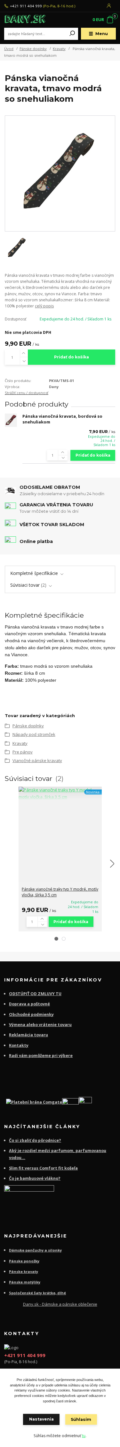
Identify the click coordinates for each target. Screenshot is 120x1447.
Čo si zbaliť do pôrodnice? (35, 1140)
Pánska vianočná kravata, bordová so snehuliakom (62, 419)
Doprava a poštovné (29, 1004)
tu (83, 1435)
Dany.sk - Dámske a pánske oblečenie (60, 1304)
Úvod (8, 48)
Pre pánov (22, 752)
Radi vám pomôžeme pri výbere (41, 1055)
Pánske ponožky (24, 1261)
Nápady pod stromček (33, 734)
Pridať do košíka (71, 357)
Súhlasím (81, 1419)
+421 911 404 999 (26, 6)
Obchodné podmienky (31, 1014)
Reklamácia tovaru (28, 1035)
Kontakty (18, 1045)
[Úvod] (25, 20)
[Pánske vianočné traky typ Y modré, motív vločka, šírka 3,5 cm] (60, 794)
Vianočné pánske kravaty (37, 760)
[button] (56, 939)
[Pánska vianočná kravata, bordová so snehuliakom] (11, 420)
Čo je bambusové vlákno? (34, 1178)
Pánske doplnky (33, 48)
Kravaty (59, 48)
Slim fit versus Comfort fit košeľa (43, 1168)
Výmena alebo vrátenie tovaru (40, 1024)
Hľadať (72, 34)
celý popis (44, 306)
